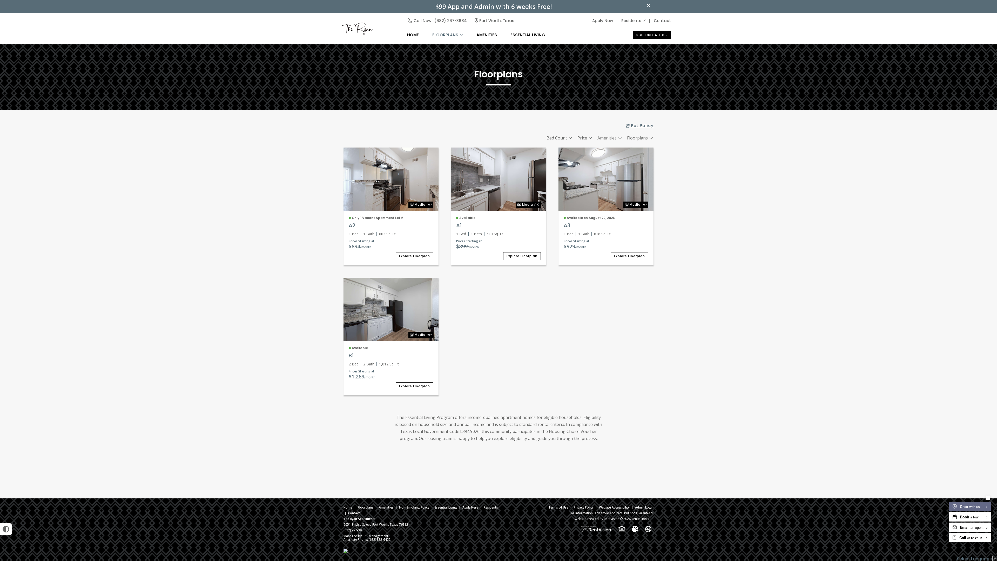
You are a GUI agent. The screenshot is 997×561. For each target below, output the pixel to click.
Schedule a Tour (652, 35)
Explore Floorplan (414, 256)
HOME (413, 35)
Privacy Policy (584, 507)
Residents (631, 20)
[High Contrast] (6, 529)
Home (347, 507)
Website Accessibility (614, 507)
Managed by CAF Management (365, 536)
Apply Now (602, 20)
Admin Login (644, 507)
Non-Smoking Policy (414, 507)
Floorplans (365, 507)
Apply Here (470, 507)
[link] (391, 179)
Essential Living (527, 35)
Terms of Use (558, 507)
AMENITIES (486, 35)
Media (420, 204)
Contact (662, 20)
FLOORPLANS (445, 35)
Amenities (386, 507)
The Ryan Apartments (359, 519)
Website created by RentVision (597, 519)
